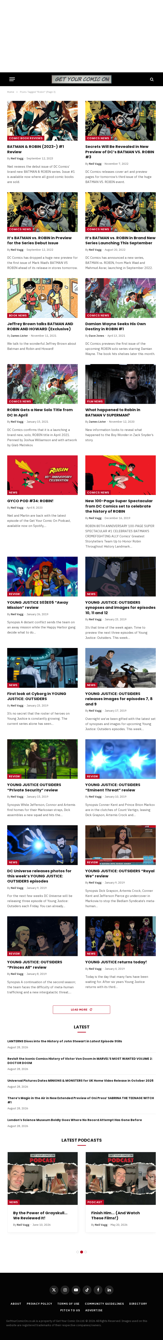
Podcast (94, 1202)
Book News (18, 315)
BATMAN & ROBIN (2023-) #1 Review (35, 149)
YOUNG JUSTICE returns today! (116, 962)
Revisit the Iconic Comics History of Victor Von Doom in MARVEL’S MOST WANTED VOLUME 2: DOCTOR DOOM (80, 1061)
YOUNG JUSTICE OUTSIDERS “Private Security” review (34, 787)
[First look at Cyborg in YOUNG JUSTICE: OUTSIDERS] (42, 668)
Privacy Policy (39, 1304)
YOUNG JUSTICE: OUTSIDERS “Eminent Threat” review (112, 787)
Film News (95, 401)
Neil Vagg (17, 158)
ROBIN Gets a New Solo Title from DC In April (40, 412)
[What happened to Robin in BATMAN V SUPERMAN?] (120, 384)
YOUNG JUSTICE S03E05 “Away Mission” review (37, 605)
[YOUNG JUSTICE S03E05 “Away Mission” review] (42, 576)
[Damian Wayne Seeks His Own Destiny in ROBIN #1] (120, 298)
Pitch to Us (70, 1310)
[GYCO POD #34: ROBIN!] (42, 475)
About (16, 1304)
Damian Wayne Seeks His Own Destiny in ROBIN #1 (115, 326)
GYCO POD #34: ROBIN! (30, 500)
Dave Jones (96, 336)
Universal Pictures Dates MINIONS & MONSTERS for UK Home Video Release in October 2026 (80, 1080)
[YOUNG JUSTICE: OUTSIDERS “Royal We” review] (120, 845)
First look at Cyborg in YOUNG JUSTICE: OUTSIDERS (36, 696)
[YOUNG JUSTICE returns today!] (120, 936)
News (13, 493)
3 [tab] (86, 1252)
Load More (79, 1009)
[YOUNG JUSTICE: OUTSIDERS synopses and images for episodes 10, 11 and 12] (120, 576)
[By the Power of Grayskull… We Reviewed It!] (43, 1178)
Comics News (98, 138)
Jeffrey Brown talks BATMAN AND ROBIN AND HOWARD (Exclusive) (40, 326)
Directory (138, 1304)
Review (14, 594)
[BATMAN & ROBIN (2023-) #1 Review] (42, 121)
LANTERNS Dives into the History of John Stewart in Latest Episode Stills (64, 1041)
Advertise (94, 1310)
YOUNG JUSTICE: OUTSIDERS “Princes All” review (34, 965)
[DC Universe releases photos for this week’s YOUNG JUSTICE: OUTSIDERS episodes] (42, 845)
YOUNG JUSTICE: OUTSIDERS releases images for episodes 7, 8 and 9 (119, 699)
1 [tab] (78, 1252)
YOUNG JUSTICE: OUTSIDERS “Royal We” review (120, 873)
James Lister (19, 336)
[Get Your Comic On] (81, 79)
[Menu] (12, 79)
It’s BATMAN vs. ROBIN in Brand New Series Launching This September (120, 240)
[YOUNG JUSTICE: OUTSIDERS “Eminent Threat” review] (120, 759)
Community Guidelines (104, 1304)
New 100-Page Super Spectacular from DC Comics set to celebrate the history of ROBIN (119, 506)
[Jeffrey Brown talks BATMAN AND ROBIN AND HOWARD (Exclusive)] (42, 298)
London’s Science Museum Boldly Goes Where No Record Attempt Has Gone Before (74, 1120)
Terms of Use (68, 1304)
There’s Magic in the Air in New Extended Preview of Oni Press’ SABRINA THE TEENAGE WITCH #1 (80, 1100)
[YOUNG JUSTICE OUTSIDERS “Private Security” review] (42, 759)
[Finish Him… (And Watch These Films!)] (121, 1178)
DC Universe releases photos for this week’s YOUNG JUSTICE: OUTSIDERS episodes (39, 876)
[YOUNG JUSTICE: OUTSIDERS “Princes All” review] (42, 936)
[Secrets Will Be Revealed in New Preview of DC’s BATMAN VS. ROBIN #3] (120, 121)
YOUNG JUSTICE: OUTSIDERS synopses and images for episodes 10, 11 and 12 (120, 607)
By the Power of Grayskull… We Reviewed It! (40, 1215)
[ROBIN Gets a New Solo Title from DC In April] (42, 384)
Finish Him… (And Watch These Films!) (115, 1215)
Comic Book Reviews (26, 138)
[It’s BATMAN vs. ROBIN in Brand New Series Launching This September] (120, 212)
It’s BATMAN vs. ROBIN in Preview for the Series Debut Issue (39, 240)
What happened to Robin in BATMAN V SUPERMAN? (112, 412)
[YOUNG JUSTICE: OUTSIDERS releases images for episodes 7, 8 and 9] (120, 668)
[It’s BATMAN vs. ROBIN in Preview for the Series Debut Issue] (42, 212)
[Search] (151, 79)
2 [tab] (82, 1252)
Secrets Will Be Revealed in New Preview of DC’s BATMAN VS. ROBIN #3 (119, 152)
